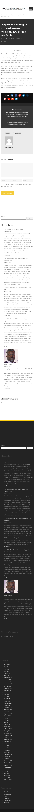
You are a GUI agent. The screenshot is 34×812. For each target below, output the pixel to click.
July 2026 (6, 667)
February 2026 (8, 677)
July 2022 (6, 769)
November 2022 (8, 761)
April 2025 (7, 699)
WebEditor (11, 38)
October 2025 (7, 686)
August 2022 (7, 767)
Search (3, 216)
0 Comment (19, 38)
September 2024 (8, 714)
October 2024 (7, 712)
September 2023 (8, 739)
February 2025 (8, 703)
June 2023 (6, 746)
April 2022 (7, 776)
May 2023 (6, 748)
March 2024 (7, 726)
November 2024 (8, 709)
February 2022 (8, 780)
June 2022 (6, 771)
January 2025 (7, 705)
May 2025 (6, 697)
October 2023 (7, 737)
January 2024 (7, 731)
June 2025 (6, 694)
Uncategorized (7, 800)
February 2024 (8, 729)
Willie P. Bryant (8, 364)
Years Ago (6, 802)
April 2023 (7, 750)
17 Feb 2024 (4, 38)
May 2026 (6, 671)
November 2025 (8, 684)
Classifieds (6, 792)
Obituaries (6, 798)
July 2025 (6, 692)
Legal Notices (7, 794)
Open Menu (31, 8)
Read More (7, 255)
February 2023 (8, 754)
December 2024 (8, 707)
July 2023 (6, 744)
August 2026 (7, 665)
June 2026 (6, 669)
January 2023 (7, 756)
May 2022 (6, 773)
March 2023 (7, 752)
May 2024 (6, 722)
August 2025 (7, 690)
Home (2, 15)
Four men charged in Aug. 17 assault (13, 229)
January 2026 (7, 680)
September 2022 (8, 765)
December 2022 (8, 758)
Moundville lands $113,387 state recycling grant (16, 319)
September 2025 (8, 688)
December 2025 (8, 682)
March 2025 (7, 701)
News (7, 15)
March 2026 (7, 675)
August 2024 (7, 716)
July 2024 (6, 718)
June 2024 (6, 720)
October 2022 (7, 763)
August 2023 (7, 741)
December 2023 (8, 733)
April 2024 (7, 724)
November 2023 (8, 735)
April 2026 (7, 673)
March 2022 (7, 778)
